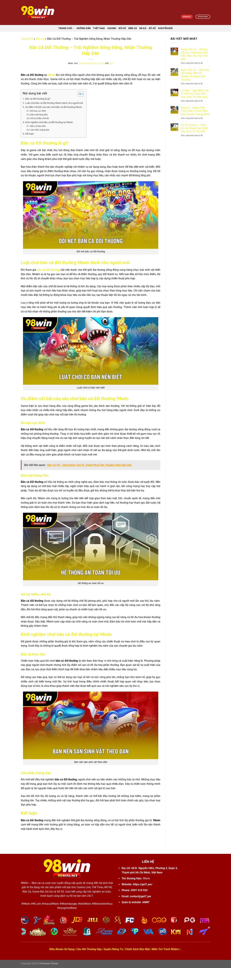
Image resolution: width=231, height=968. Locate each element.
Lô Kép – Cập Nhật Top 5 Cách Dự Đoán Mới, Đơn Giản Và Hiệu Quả (195, 93)
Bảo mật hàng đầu (39, 114)
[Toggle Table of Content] (79, 94)
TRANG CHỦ (65, 28)
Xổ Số (152, 28)
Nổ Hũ (122, 28)
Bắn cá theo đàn (38, 126)
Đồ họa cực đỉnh (38, 111)
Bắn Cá (132, 28)
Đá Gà (142, 28)
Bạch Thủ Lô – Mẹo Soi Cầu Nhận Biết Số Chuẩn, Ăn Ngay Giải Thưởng (195, 74)
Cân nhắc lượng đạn (39, 130)
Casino (111, 28)
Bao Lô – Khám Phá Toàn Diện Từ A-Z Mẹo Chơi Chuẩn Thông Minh (195, 111)
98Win (24, 883)
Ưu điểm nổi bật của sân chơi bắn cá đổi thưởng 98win (53, 107)
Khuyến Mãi (165, 28)
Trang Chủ (27, 38)
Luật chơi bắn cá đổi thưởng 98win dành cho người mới (54, 103)
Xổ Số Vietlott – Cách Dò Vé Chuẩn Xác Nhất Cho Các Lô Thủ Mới (194, 128)
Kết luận (29, 133)
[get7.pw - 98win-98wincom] (38, 12)
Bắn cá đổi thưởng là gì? (37, 98)
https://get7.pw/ (142, 884)
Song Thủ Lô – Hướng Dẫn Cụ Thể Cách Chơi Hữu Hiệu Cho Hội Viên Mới (194, 54)
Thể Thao (99, 28)
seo (111, 63)
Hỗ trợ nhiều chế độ (39, 118)
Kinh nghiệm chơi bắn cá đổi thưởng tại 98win (49, 122)
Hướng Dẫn (84, 28)
